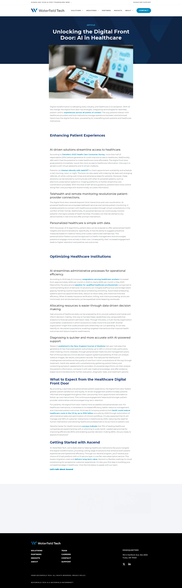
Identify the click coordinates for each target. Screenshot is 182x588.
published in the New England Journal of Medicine (82, 346)
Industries (91, 10)
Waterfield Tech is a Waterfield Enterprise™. (52, 582)
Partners (106, 10)
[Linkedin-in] (129, 564)
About (128, 10)
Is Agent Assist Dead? (123, 518)
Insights (118, 10)
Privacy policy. (79, 575)
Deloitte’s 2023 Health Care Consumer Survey (83, 154)
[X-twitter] (124, 564)
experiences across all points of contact (82, 112)
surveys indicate (89, 426)
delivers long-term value (86, 459)
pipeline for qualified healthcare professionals (96, 285)
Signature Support (142, 2)
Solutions (76, 10)
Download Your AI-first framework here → (51, 2)
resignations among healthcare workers (100, 279)
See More (35, 523)
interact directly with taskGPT (75, 170)
